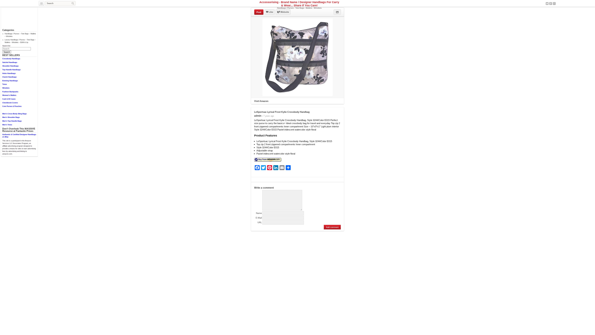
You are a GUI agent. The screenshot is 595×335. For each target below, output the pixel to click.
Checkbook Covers (10, 103)
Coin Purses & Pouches (12, 106)
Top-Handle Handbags (11, 70)
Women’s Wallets (9, 95)
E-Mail (259, 218)
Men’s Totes (7, 125)
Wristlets (5, 88)
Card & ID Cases (8, 99)
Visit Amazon (261, 101)
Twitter (547, 3)
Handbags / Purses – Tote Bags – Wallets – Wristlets (20, 35)
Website (284, 12)
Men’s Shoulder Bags (11, 117)
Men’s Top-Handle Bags (12, 121)
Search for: (6, 46)
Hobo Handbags (9, 73)
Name (259, 213)
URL (260, 222)
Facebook (550, 3)
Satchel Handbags (9, 62)
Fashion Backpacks (10, 92)
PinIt (258, 12)
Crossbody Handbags (11, 59)
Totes (4, 84)
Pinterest (554, 3)
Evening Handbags (10, 81)
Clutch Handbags (9, 77)
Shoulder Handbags (10, 66)
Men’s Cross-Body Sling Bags (14, 114)
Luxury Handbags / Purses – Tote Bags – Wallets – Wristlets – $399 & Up (20, 41)
